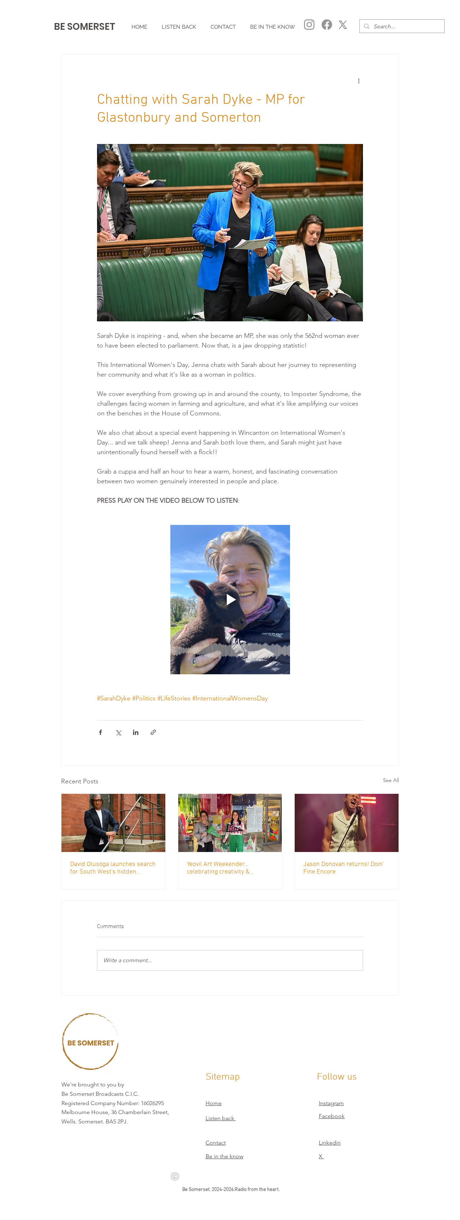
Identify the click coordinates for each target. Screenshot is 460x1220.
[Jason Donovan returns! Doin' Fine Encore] (347, 823)
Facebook (332, 1116)
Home (214, 1103)
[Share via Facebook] (100, 732)
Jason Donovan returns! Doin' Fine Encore (343, 868)
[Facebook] (327, 25)
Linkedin (330, 1142)
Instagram (331, 1103)
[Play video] (230, 599)
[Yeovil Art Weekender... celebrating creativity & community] (230, 823)
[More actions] (358, 80)
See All (391, 780)
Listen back (221, 1118)
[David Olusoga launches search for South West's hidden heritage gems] (113, 823)
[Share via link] (153, 732)
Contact (216, 1142)
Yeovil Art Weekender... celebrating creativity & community (218, 868)
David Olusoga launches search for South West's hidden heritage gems (113, 868)
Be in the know (224, 1156)
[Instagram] (309, 25)
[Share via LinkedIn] (135, 732)
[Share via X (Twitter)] (118, 732)
